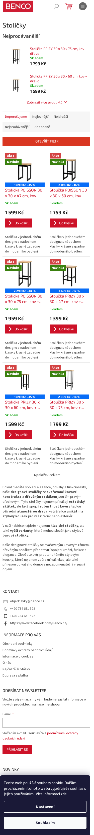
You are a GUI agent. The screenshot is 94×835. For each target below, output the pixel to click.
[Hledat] (56, 6)
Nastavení (45, 807)
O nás (7, 662)
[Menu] (83, 6)
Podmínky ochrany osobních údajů (28, 650)
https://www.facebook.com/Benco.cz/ (38, 623)
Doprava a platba (15, 675)
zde (64, 794)
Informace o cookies (18, 656)
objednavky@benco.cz (27, 601)
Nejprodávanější (17, 127)
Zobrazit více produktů (44, 102)
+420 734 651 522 (22, 608)
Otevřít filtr (47, 141)
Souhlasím (45, 823)
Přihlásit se (17, 749)
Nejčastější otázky (16, 669)
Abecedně (42, 127)
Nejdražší (61, 116)
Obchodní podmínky (18, 643)
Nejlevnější (40, 116)
